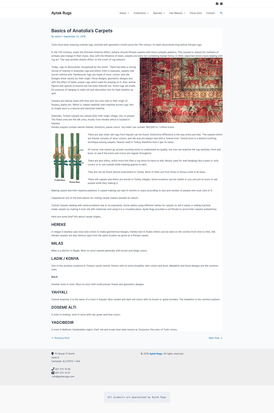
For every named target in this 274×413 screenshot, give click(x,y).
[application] (127, 13)
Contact (210, 13)
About (123, 13)
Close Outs (196, 13)
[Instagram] (221, 3)
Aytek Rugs (61, 13)
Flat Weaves (175, 13)
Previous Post (60, 338)
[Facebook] (217, 3)
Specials (157, 13)
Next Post (215, 338)
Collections (140, 13)
